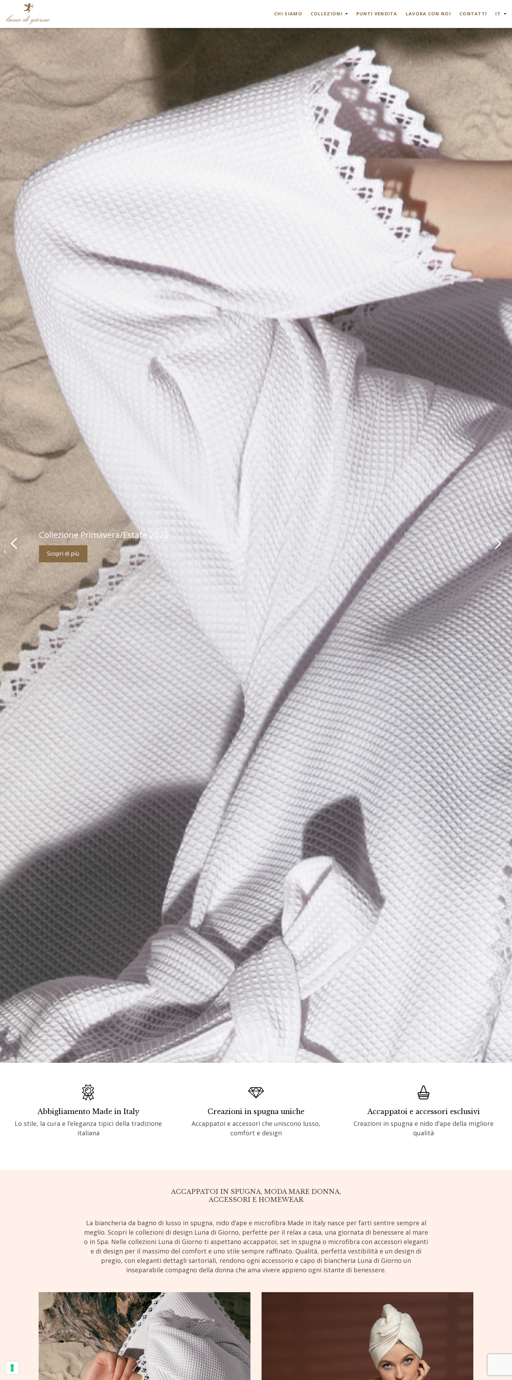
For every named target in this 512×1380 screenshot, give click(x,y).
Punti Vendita (376, 13)
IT (498, 13)
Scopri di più (63, 554)
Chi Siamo (288, 13)
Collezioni (326, 13)
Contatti (473, 13)
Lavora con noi (428, 13)
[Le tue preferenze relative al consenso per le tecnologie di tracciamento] (12, 1367)
